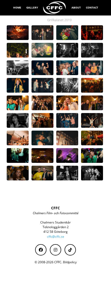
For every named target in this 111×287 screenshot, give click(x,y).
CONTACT (92, 7)
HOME (17, 7)
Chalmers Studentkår (55, 222)
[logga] (54, 7)
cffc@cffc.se (55, 236)
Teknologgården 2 (56, 227)
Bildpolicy (70, 262)
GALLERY (32, 7)
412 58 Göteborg (55, 231)
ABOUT (76, 7)
